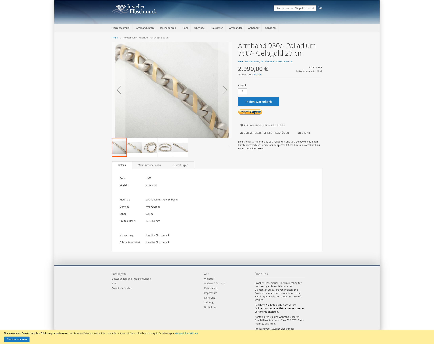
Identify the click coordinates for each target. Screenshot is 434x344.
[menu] (217, 28)
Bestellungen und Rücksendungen (131, 278)
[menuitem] (121, 27)
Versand (257, 74)
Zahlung (209, 302)
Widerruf (209, 278)
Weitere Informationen (186, 333)
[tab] (122, 165)
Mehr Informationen (149, 165)
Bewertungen (180, 165)
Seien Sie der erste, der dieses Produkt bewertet (265, 61)
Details (122, 165)
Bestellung (210, 307)
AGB (206, 274)
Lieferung (209, 297)
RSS (114, 283)
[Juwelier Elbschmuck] (134, 9)
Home (115, 37)
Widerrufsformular (215, 283)
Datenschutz (211, 288)
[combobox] (295, 8)
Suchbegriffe (119, 274)
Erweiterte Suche (121, 288)
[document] (217, 337)
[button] (118, 90)
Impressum (210, 293)
